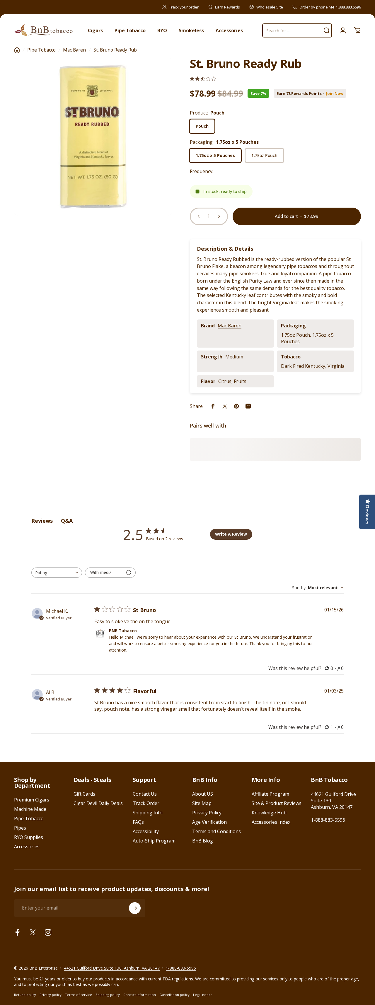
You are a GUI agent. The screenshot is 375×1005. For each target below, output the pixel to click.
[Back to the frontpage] (17, 50)
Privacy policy (51, 994)
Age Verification (209, 822)
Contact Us (145, 794)
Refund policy (25, 994)
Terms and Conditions (216, 831)
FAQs (138, 822)
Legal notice (202, 994)
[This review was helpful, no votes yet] (327, 668)
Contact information (139, 994)
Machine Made (30, 809)
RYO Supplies (28, 837)
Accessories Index (271, 822)
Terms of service (78, 994)
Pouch (202, 126)
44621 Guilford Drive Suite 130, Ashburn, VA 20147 (112, 968)
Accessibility (146, 831)
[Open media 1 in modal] (93, 137)
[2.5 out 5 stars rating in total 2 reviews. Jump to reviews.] (203, 78)
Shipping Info (148, 813)
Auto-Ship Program (154, 841)
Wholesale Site (269, 7)
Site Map (202, 803)
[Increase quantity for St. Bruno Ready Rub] (220, 216)
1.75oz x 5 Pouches (215, 155)
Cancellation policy (174, 994)
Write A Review (231, 534)
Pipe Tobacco (41, 50)
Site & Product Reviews (276, 803)
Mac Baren (74, 50)
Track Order (146, 803)
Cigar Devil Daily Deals (98, 803)
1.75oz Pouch (264, 155)
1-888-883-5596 (328, 820)
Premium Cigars (31, 800)
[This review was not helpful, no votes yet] (337, 668)
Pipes (20, 828)
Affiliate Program (270, 794)
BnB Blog (202, 841)
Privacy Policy (206, 813)
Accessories (27, 847)
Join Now (334, 93)
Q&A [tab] (67, 520)
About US (202, 794)
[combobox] (56, 573)
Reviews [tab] (42, 520)
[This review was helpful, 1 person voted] (327, 727)
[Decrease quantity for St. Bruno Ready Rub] (197, 216)
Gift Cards (84, 794)
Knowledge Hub (269, 813)
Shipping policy (108, 994)
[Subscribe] (135, 908)
